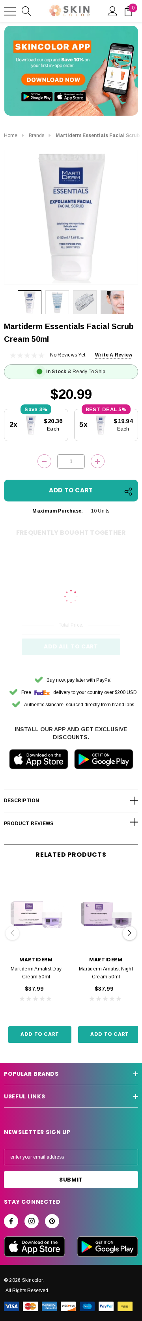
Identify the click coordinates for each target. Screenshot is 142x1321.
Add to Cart (40, 1034)
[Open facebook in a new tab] (11, 1221)
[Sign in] (113, 11)
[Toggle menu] (10, 11)
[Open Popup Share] (128, 491)
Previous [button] (12, 933)
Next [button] (129, 933)
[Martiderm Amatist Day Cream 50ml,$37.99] (36, 912)
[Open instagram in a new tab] (31, 1221)
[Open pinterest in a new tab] (52, 1221)
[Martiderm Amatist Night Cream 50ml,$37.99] (106, 912)
